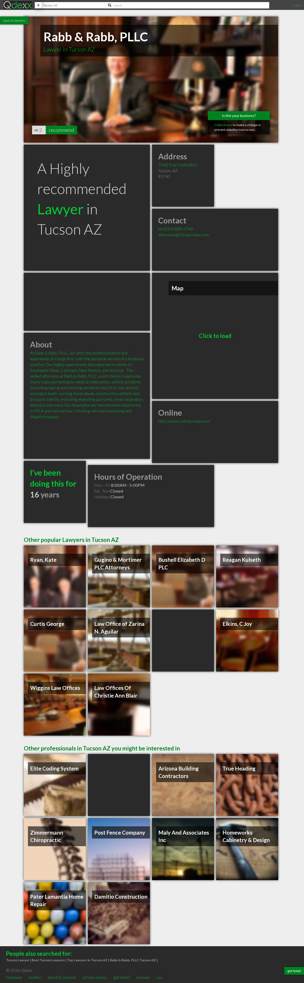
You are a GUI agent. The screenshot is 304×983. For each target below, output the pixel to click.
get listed (122, 977)
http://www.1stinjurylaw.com (184, 421)
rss (159, 977)
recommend (61, 130)
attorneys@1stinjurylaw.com (183, 234)
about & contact (62, 977)
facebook (14, 977)
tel (175, 228)
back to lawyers (14, 20)
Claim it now (223, 125)
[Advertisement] (87, 302)
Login (297, 5)
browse (143, 977)
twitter (35, 977)
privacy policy (95, 977)
